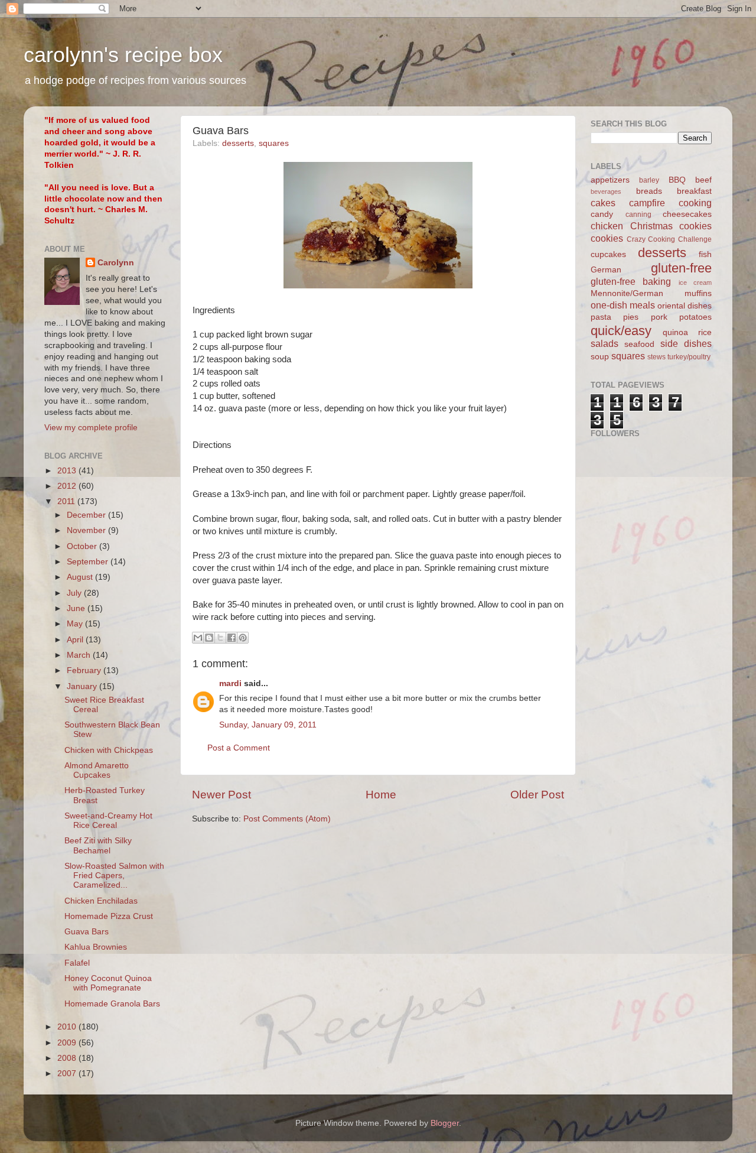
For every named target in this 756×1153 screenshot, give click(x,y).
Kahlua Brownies (95, 947)
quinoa (675, 332)
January (83, 686)
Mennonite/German (627, 293)
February (85, 670)
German (606, 269)
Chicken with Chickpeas (108, 750)
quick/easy (621, 330)
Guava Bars (86, 931)
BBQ (677, 180)
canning (638, 214)
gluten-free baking (631, 281)
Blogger (445, 1123)
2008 (68, 1058)
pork (659, 317)
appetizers (610, 180)
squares (274, 143)
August (81, 577)
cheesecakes (687, 214)
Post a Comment (238, 747)
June (77, 608)
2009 (68, 1042)
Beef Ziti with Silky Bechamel (98, 845)
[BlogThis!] (209, 638)
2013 (68, 470)
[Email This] (198, 638)
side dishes (686, 343)
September (88, 561)
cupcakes (608, 254)
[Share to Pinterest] (243, 638)
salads (604, 343)
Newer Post (221, 794)
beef (703, 180)
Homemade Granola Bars (112, 1003)
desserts (238, 143)
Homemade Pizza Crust (108, 916)
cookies (607, 238)
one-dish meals (623, 305)
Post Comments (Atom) (287, 818)
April (76, 639)
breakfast (694, 191)
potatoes (695, 317)
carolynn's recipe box (123, 55)
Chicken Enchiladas (101, 901)
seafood (639, 344)
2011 (67, 501)
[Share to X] (220, 638)
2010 (68, 1026)
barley (649, 180)
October (83, 546)
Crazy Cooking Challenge (669, 239)
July (75, 593)
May (76, 623)
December (87, 515)
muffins (698, 293)
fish (705, 254)
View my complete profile (91, 427)
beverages (606, 191)
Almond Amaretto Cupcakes (96, 770)
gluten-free (681, 268)
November (87, 530)
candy (602, 214)
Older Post (537, 794)
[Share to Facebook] (231, 638)
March (80, 655)
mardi (230, 683)
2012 (68, 486)
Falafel (77, 963)
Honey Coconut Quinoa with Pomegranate (108, 983)
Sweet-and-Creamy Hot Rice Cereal (108, 820)
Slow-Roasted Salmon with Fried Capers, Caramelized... (114, 875)
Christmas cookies (671, 225)
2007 (68, 1073)
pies (630, 317)
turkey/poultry (689, 357)
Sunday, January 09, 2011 (268, 724)
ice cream (695, 282)
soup (600, 356)
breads (649, 191)
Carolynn (115, 262)
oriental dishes (684, 305)
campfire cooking (670, 202)
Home (381, 794)
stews (656, 357)
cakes (603, 202)
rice (705, 332)
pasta (601, 317)
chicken (607, 225)
